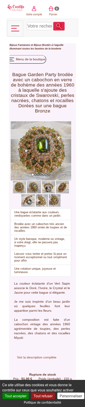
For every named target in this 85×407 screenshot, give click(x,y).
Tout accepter (16, 395)
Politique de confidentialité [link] (42, 402)
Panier (53, 11)
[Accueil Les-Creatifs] (16, 7)
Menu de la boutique (30, 59)
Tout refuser (43, 395)
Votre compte (34, 14)
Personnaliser (71, 395)
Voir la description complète (36, 357)
